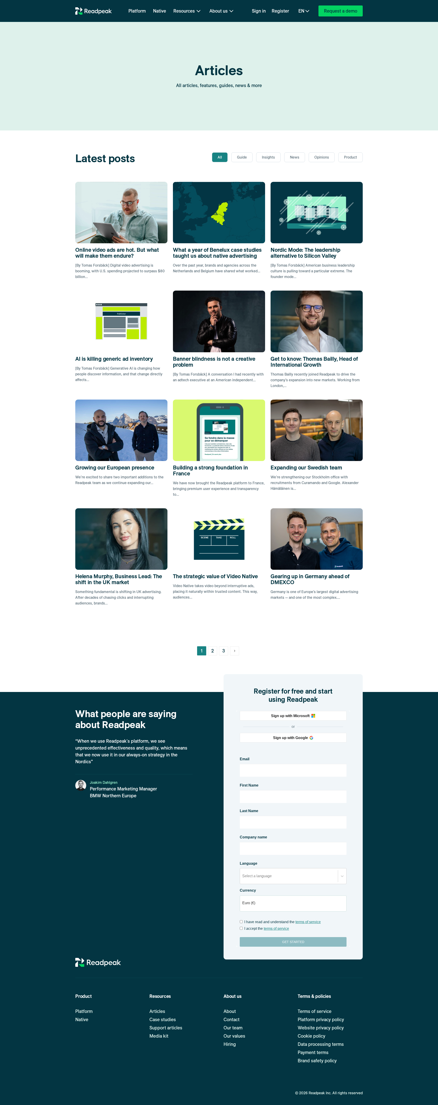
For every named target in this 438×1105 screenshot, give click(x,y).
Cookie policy (311, 1036)
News (294, 157)
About (230, 1011)
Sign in (259, 10)
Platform (137, 10)
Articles (157, 1011)
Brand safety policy (317, 1060)
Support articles (165, 1027)
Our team (233, 1027)
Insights (268, 157)
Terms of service (314, 1011)
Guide (242, 157)
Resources (184, 10)
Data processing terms (321, 1044)
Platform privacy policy (321, 1019)
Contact (232, 1019)
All (220, 157)
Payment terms (313, 1052)
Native (159, 10)
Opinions (321, 157)
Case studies (162, 1019)
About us (218, 10)
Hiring (230, 1044)
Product (350, 157)
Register (280, 10)
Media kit (158, 1036)
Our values (234, 1036)
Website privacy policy (321, 1027)
